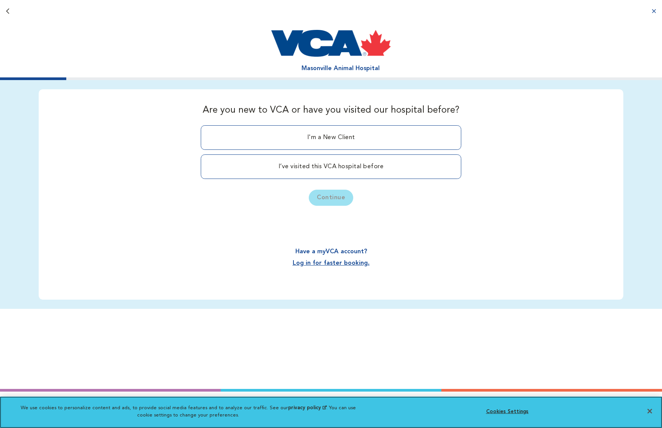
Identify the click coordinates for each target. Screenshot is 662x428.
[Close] (649, 411)
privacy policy (307, 407)
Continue (331, 198)
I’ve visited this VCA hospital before (331, 167)
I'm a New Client (331, 137)
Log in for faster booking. (331, 263)
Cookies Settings (507, 411)
